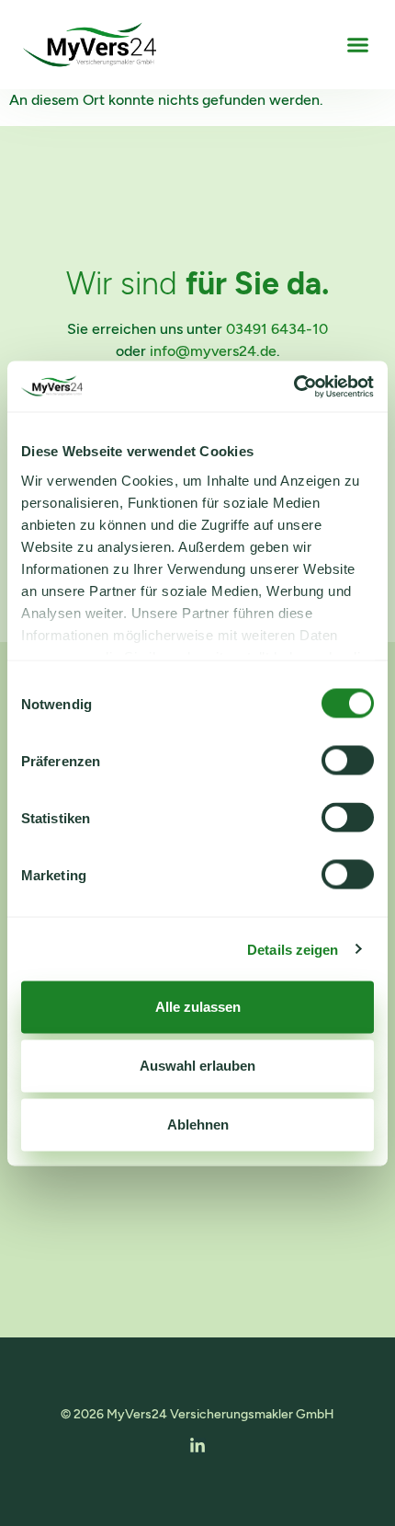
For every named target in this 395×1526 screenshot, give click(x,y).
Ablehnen (198, 1124)
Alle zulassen (198, 1007)
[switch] (348, 760)
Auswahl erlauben (197, 1065)
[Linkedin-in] (197, 1446)
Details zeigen (292, 949)
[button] (358, 45)
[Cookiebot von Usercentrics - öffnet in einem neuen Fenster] (293, 386)
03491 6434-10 (277, 329)
